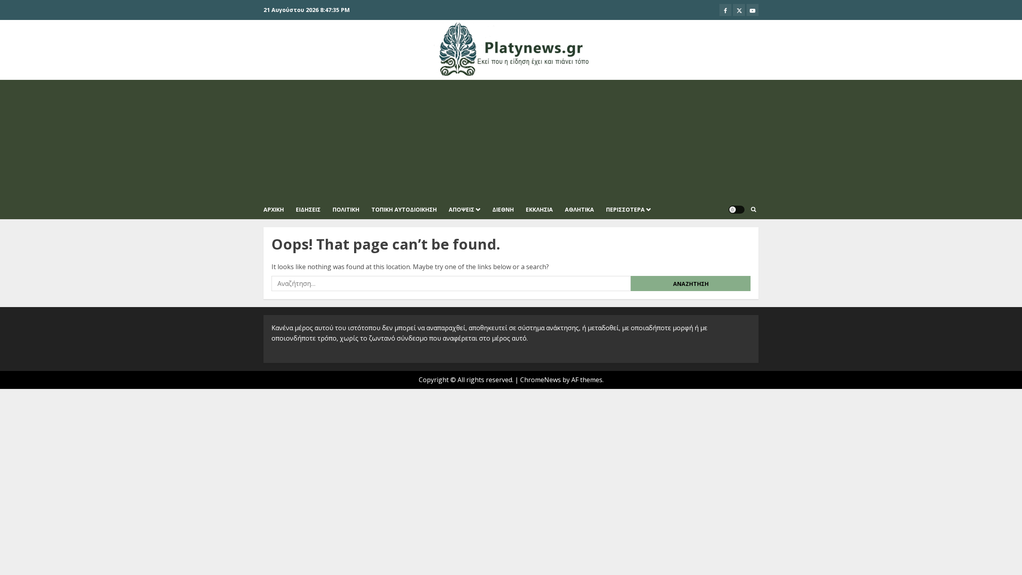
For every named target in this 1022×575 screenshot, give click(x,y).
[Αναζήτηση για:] (451, 283)
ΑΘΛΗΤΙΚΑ (579, 209)
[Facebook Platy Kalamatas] (725, 10)
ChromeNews (540, 379)
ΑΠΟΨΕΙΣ (461, 209)
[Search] (754, 209)
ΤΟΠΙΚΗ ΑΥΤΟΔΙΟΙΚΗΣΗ (404, 209)
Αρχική (273, 209)
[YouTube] (753, 10)
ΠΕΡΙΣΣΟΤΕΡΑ (625, 209)
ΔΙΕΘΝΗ (503, 209)
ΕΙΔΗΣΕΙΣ (308, 209)
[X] (739, 10)
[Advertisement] (511, 140)
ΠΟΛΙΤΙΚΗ (346, 209)
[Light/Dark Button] (737, 210)
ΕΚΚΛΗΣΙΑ (539, 209)
